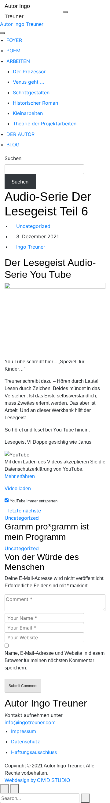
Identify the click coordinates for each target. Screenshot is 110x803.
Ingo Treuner (30, 247)
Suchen (13, 158)
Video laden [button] (18, 488)
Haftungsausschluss (34, 752)
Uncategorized (33, 226)
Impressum (23, 731)
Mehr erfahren (20, 476)
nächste (32, 511)
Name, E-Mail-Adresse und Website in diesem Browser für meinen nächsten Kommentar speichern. (55, 660)
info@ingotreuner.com (30, 722)
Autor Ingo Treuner (21, 24)
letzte (14, 511)
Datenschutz (25, 741)
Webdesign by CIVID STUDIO (37, 780)
